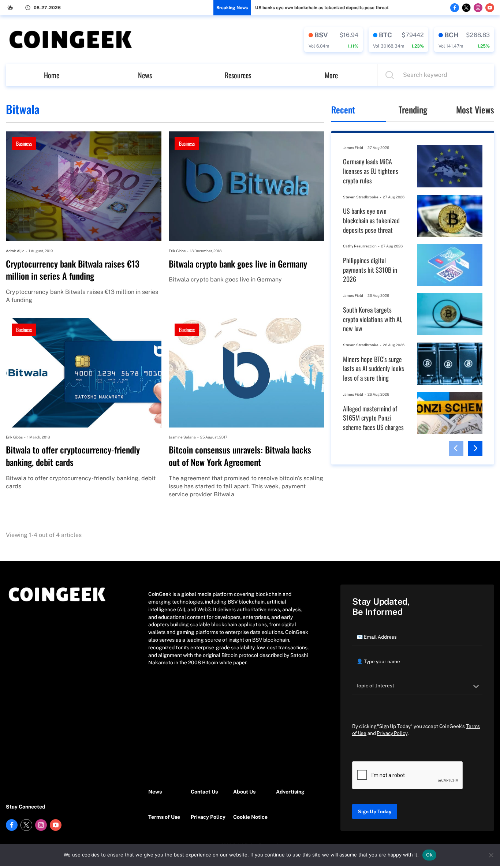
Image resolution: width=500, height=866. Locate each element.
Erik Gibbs (177, 251)
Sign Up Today (374, 811)
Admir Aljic (15, 251)
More (331, 75)
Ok (429, 855)
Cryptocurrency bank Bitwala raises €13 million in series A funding (72, 270)
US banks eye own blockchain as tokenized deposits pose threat (322, 7)
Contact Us (204, 792)
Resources (238, 75)
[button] (456, 448)
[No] (491, 855)
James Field (353, 147)
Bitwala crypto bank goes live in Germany (238, 264)
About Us (244, 792)
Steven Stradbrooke (360, 197)
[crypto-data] (333, 39)
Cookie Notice (250, 817)
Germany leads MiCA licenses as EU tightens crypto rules (370, 171)
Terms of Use (164, 817)
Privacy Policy (208, 817)
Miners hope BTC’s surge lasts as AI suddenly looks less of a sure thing (373, 368)
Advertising (290, 792)
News (145, 75)
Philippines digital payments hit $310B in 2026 (370, 270)
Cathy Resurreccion (360, 246)
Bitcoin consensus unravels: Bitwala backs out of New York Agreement (240, 456)
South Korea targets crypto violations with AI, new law (372, 319)
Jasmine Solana (182, 437)
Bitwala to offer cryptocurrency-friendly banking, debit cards (73, 456)
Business (24, 143)
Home (51, 75)
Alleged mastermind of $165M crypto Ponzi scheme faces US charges (373, 418)
